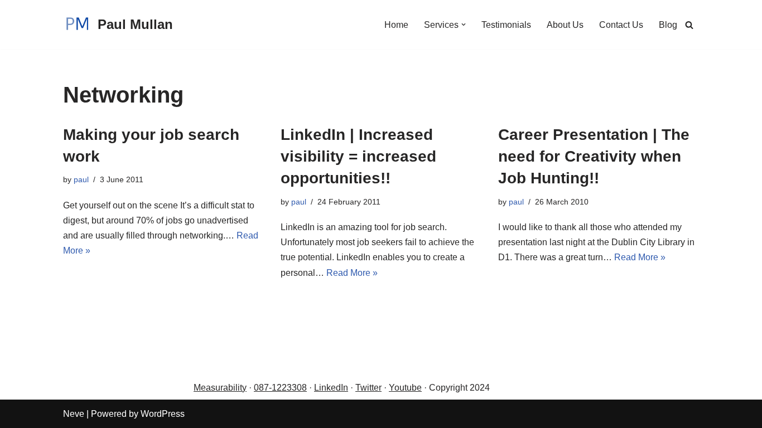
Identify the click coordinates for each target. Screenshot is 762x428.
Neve (73, 414)
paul (81, 179)
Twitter (368, 387)
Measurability (220, 387)
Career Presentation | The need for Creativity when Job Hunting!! (593, 156)
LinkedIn (331, 387)
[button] (463, 24)
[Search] (689, 25)
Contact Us (621, 25)
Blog (668, 25)
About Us (565, 25)
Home (396, 25)
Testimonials (506, 25)
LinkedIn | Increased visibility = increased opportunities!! (358, 156)
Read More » (352, 273)
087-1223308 (280, 387)
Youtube (405, 387)
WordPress (163, 414)
